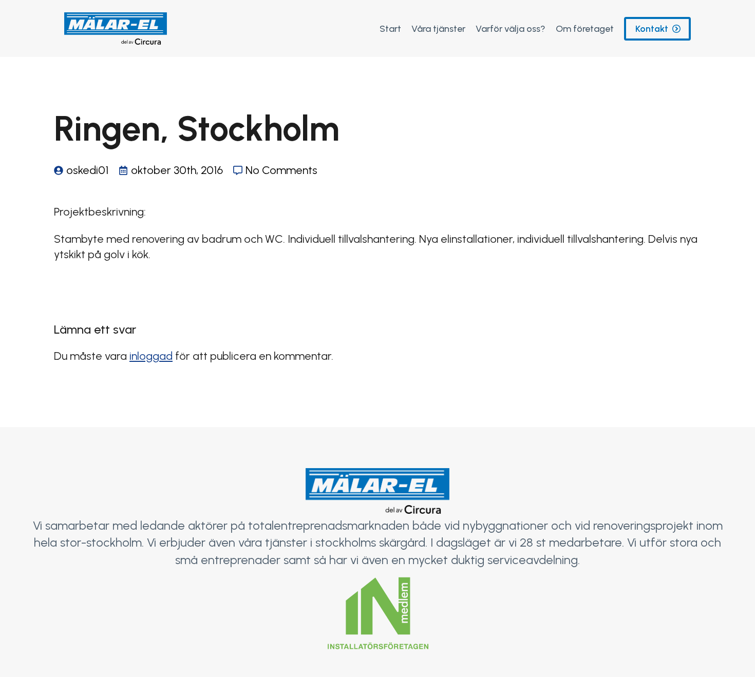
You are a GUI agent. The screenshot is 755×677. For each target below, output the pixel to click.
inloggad (151, 356)
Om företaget (585, 28)
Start (390, 28)
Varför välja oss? (510, 28)
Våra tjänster (438, 28)
